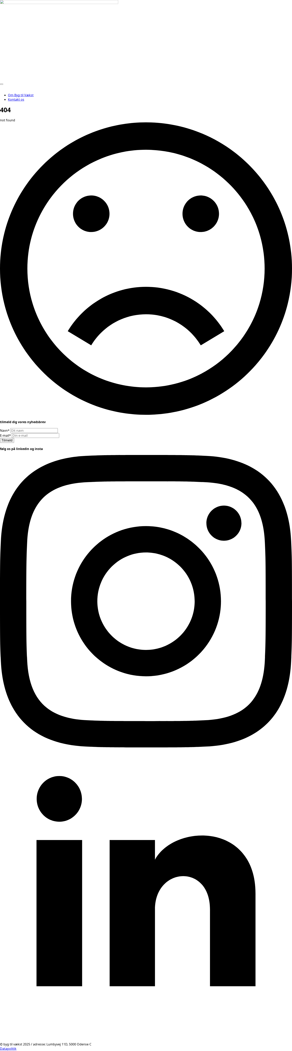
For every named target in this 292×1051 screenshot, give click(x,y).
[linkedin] (146, 1040)
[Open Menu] (1, 84)
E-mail (5, 435)
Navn (5, 430)
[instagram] (146, 746)
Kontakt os (16, 99)
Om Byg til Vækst (21, 95)
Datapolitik (8, 1048)
